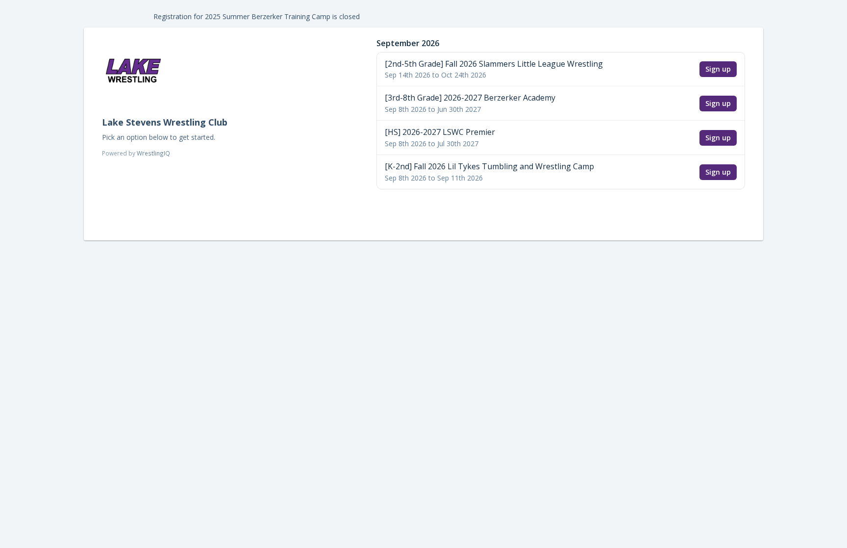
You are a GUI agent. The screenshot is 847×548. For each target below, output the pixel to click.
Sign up (718, 69)
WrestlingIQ (153, 153)
